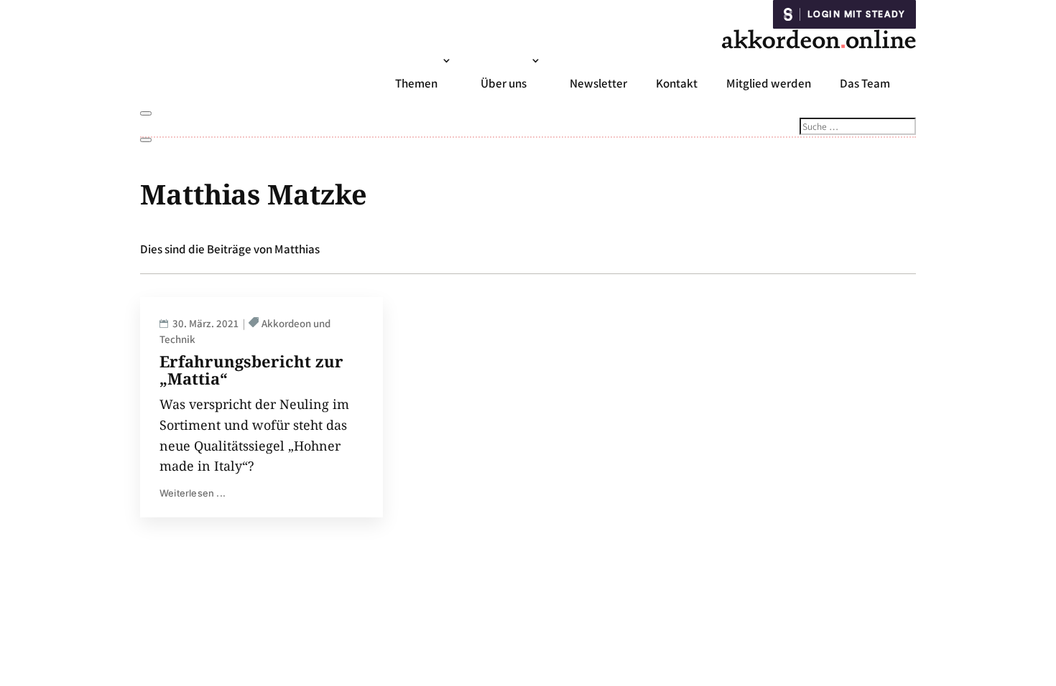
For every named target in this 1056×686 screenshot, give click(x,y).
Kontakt (677, 83)
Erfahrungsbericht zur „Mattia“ (251, 369)
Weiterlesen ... (192, 493)
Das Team (865, 83)
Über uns (504, 83)
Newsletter (598, 83)
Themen (416, 83)
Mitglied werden (768, 83)
